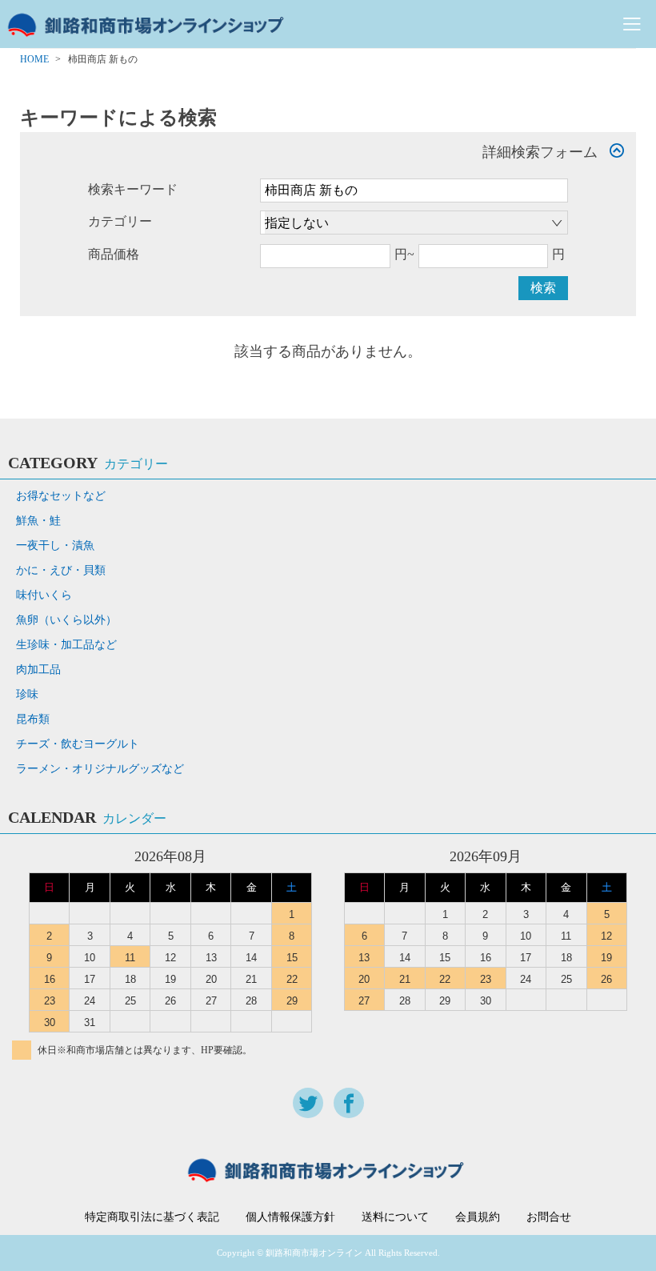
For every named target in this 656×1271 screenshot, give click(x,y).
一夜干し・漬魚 (55, 545)
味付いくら (44, 595)
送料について (395, 1217)
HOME (34, 59)
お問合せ (548, 1217)
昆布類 (33, 719)
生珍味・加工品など (66, 645)
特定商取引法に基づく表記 (152, 1217)
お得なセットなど (61, 496)
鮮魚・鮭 (38, 521)
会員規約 (477, 1217)
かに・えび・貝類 (61, 570)
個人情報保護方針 (290, 1217)
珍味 (27, 694)
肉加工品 (38, 670)
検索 (543, 288)
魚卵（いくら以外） (66, 620)
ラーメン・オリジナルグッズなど (100, 769)
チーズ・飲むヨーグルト (77, 744)
